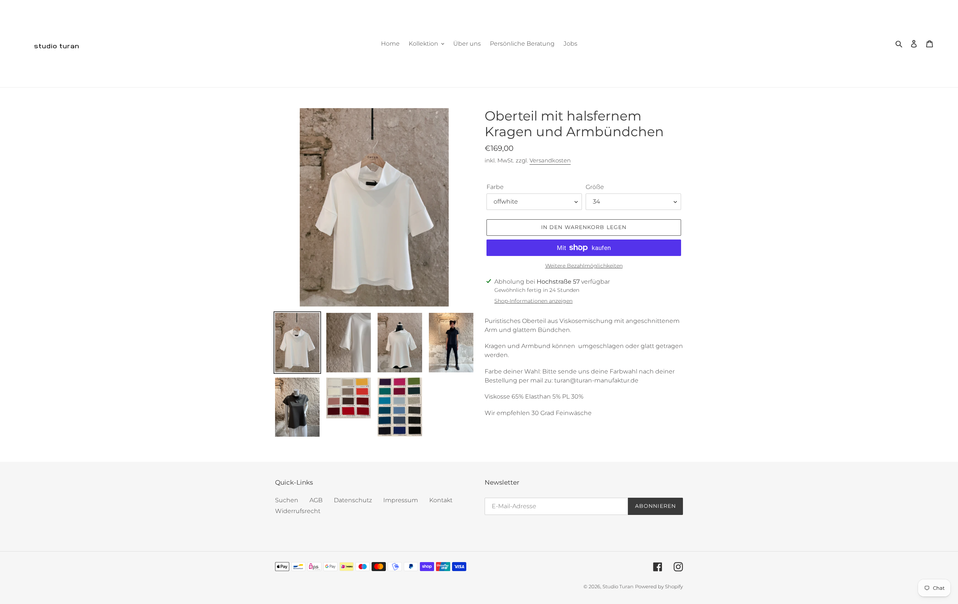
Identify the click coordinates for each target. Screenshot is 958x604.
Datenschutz (353, 500)
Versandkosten (550, 160)
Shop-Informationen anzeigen (533, 301)
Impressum (400, 500)
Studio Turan (618, 586)
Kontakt (440, 500)
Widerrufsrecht (297, 511)
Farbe (495, 186)
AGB (316, 500)
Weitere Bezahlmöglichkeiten (584, 265)
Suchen (286, 500)
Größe (595, 186)
